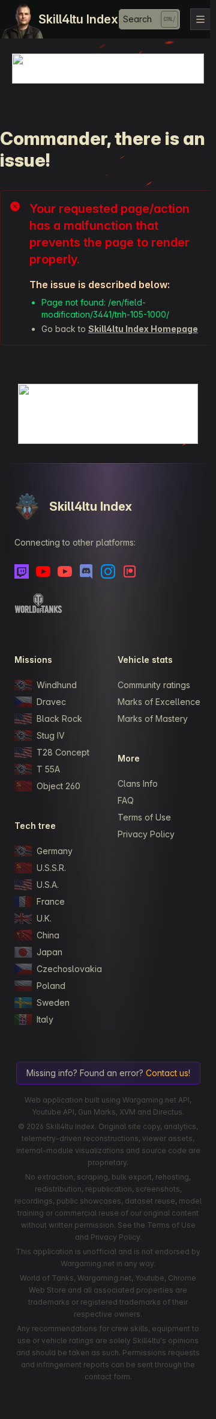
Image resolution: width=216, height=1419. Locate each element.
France (51, 901)
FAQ (126, 800)
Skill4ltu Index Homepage (143, 329)
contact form (107, 1376)
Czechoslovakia (67, 969)
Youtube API (53, 1111)
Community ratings (154, 685)
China (48, 935)
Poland (51, 985)
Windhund (57, 685)
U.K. (44, 918)
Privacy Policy (146, 834)
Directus (167, 1111)
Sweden (53, 1002)
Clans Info (138, 783)
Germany (55, 851)
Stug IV (51, 735)
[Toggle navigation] (200, 19)
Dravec (51, 702)
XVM (127, 1111)
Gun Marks (97, 1111)
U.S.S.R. (51, 868)
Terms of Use (144, 817)
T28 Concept (63, 752)
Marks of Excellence (159, 702)
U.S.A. (48, 884)
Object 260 (58, 786)
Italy (45, 1019)
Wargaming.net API (156, 1099)
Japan (49, 952)
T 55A (48, 769)
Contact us (167, 1073)
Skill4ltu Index (78, 19)
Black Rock (59, 718)
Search (137, 19)
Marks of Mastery (153, 718)
